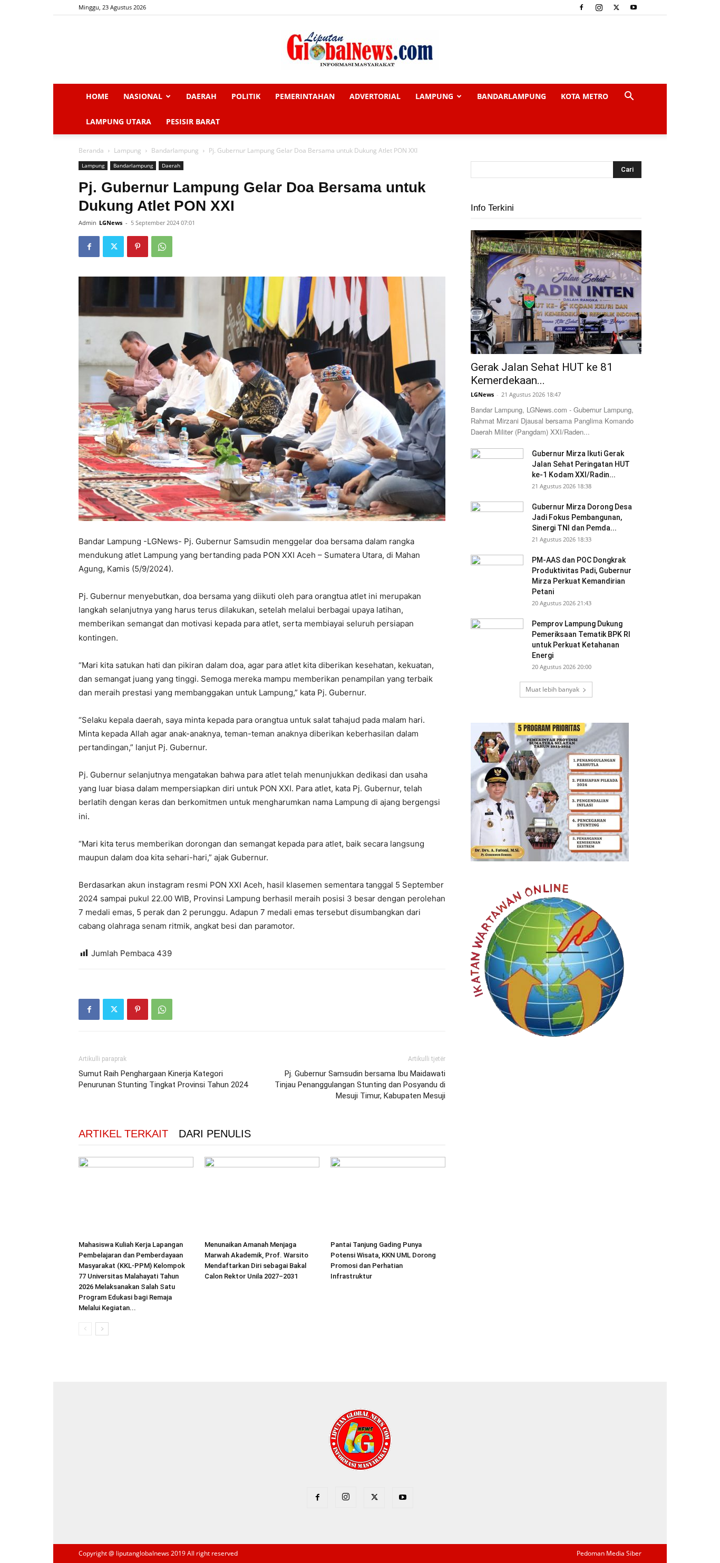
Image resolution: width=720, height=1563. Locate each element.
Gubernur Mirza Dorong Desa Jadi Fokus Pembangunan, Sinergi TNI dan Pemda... (582, 517)
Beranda (91, 150)
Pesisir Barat (193, 121)
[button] (628, 97)
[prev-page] (85, 1328)
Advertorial (375, 96)
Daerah (201, 96)
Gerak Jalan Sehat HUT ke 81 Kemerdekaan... (542, 374)
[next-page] (102, 1328)
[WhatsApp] (161, 246)
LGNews (110, 223)
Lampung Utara (118, 121)
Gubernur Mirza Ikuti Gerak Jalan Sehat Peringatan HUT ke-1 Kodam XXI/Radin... (581, 464)
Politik (245, 96)
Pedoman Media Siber (609, 1553)
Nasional (142, 96)
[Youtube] (633, 7)
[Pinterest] (137, 246)
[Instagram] (599, 7)
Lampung (434, 96)
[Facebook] (581, 7)
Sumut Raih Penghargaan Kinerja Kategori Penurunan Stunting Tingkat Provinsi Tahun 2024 (163, 1079)
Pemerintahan (305, 96)
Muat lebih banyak (552, 689)
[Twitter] (616, 7)
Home (97, 96)
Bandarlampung (511, 96)
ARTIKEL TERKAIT (123, 1133)
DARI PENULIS (215, 1133)
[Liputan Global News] (360, 50)
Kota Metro (584, 96)
